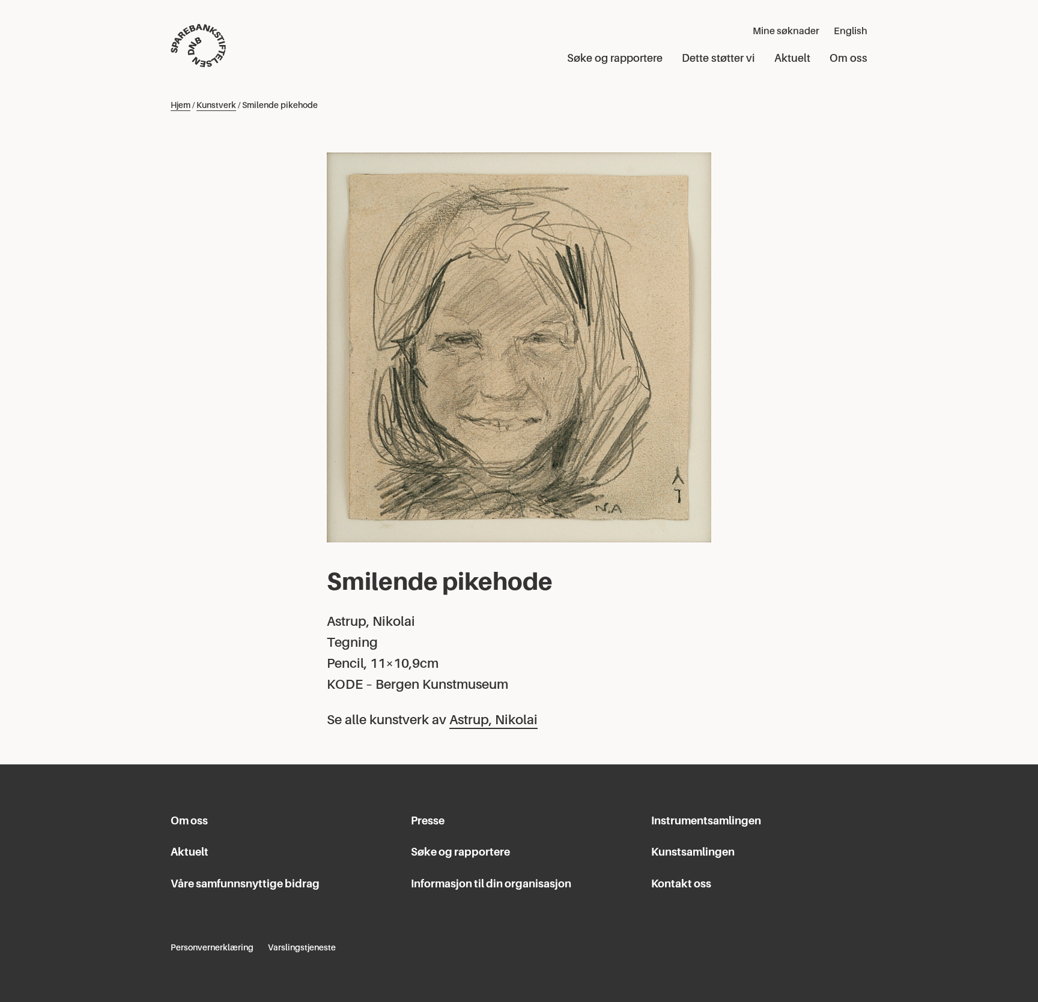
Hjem (180, 105)
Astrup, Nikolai (493, 719)
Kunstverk (216, 105)
